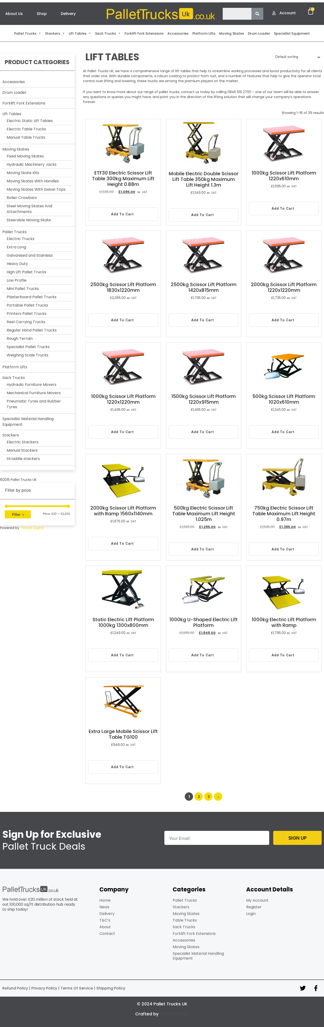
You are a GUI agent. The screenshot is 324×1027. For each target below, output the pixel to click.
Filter (16, 514)
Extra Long (16, 247)
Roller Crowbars (22, 197)
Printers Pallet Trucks (26, 313)
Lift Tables (11, 114)
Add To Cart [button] (122, 214)
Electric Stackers (22, 442)
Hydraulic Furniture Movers (31, 384)
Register (254, 907)
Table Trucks (185, 920)
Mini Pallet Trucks (23, 288)
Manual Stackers (22, 450)
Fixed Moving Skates (25, 156)
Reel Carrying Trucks (26, 322)
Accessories (13, 82)
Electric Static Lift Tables (30, 120)
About (105, 927)
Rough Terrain (20, 338)
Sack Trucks (13, 377)
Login (251, 913)
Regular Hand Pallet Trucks (32, 330)
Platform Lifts (14, 367)
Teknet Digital (32, 527)
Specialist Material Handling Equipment (198, 956)
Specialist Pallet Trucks (28, 347)
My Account (257, 900)
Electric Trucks (20, 238)
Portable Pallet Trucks (27, 305)
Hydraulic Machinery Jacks (31, 164)
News (104, 907)
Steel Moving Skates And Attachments (29, 208)
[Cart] (310, 11)
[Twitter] (303, 988)
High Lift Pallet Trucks (26, 272)
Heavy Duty (17, 263)
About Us (14, 13)
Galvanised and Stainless (30, 255)
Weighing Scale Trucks (27, 355)
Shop (42, 13)
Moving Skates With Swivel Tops (36, 189)
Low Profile (17, 280)
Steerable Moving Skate (29, 220)
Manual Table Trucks (26, 137)
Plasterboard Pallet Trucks (31, 297)
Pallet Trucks (14, 232)
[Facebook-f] (316, 988)
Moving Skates (15, 149)
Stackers (10, 435)
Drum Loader (14, 92)
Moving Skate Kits (23, 172)
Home (105, 900)
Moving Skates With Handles (33, 181)
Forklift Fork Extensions (23, 103)
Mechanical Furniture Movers (34, 393)
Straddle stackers (23, 458)
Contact (107, 933)
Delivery (68, 13)
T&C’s (104, 920)
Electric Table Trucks (26, 129)
